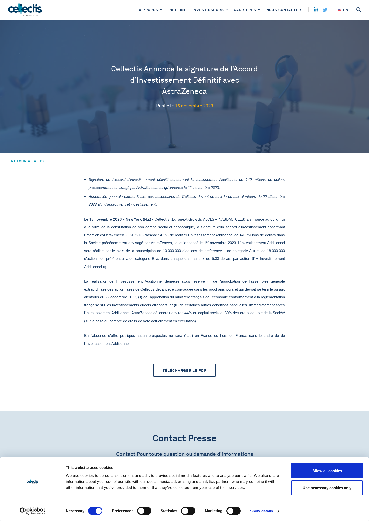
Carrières (245, 10)
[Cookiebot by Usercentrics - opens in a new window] (32, 511)
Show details (261, 511)
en (345, 10)
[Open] (161, 10)
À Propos (148, 10)
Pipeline (177, 10)
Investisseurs (208, 10)
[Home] (25, 10)
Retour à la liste (29, 161)
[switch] (144, 511)
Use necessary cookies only (327, 488)
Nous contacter (283, 10)
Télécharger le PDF (184, 370)
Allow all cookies (327, 470)
